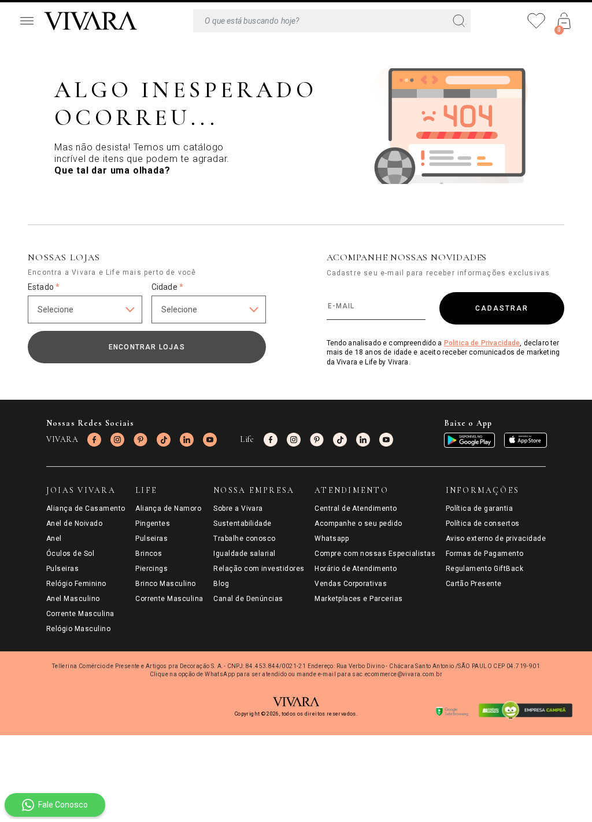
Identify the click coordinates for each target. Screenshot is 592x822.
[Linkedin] (187, 440)
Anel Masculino (73, 599)
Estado (44, 287)
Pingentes (152, 523)
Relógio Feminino (76, 584)
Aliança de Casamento (85, 508)
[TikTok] (164, 440)
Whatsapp (331, 539)
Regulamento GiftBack (485, 569)
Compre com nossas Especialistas (374, 554)
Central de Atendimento (355, 508)
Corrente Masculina (80, 614)
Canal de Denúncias (248, 599)
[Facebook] (94, 440)
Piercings (151, 569)
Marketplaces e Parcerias (358, 599)
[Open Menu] (26, 21)
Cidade (167, 287)
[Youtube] (210, 440)
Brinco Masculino (165, 584)
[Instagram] (117, 440)
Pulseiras (62, 569)
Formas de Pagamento (485, 554)
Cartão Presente (474, 584)
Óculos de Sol (70, 554)
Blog (221, 584)
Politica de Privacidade (482, 343)
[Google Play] (469, 440)
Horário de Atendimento (355, 569)
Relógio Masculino (78, 629)
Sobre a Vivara (238, 508)
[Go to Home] (90, 21)
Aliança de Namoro (168, 508)
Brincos (148, 554)
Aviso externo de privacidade (496, 539)
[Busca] (332, 20)
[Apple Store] (525, 440)
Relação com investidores (259, 569)
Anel (54, 539)
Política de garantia (479, 508)
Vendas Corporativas (350, 584)
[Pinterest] (140, 440)
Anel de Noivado (74, 523)
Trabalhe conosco (244, 539)
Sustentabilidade (242, 523)
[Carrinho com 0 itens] (564, 21)
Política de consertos (483, 523)
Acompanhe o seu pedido (358, 523)
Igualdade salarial (244, 554)
